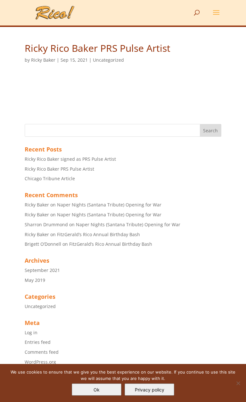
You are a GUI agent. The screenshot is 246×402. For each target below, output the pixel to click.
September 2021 (42, 270)
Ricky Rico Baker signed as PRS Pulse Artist (70, 159)
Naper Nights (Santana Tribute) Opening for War (109, 205)
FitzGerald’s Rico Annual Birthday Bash (98, 234)
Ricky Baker (43, 60)
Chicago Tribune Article (50, 178)
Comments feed (42, 352)
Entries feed (38, 342)
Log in (31, 332)
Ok (97, 389)
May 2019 (35, 280)
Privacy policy (149, 389)
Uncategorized (108, 60)
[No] (238, 383)
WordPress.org (40, 362)
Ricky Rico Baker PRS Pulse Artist (59, 169)
